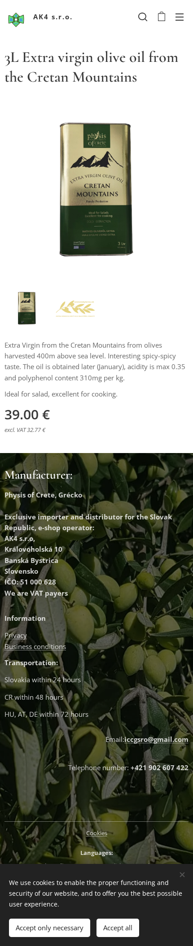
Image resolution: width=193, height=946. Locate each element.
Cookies (96, 833)
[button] (143, 16)
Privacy (15, 635)
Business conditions (35, 646)
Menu (180, 17)
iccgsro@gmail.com (156, 739)
